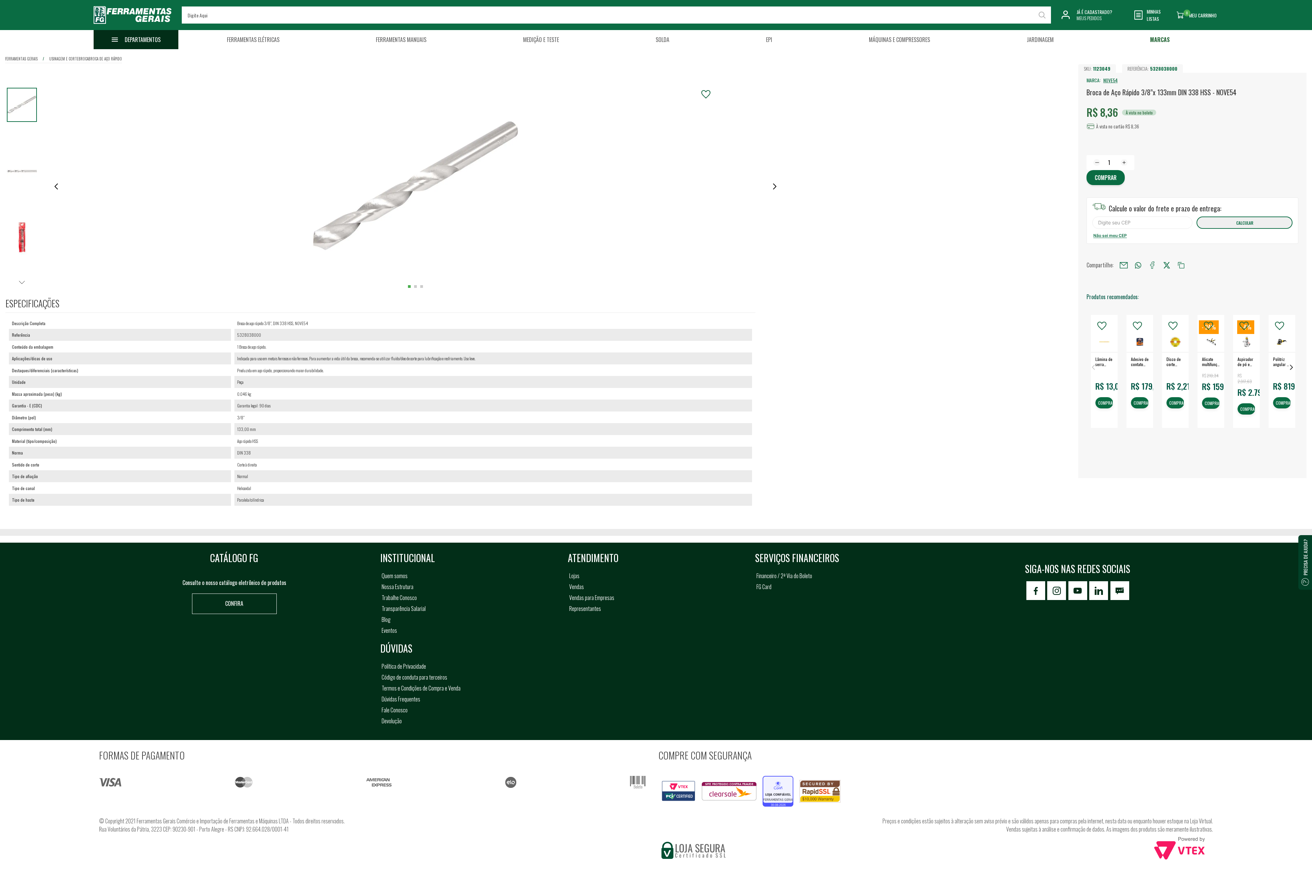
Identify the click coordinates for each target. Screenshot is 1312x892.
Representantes (585, 608)
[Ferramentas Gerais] (133, 25)
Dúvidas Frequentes (401, 699)
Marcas (1160, 40)
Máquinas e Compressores (899, 40)
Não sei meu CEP (1110, 235)
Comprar (1106, 177)
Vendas (576, 587)
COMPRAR (1105, 403)
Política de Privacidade (404, 666)
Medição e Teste (541, 40)
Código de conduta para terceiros (414, 677)
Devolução (392, 721)
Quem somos (395, 576)
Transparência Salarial (404, 608)
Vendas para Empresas (591, 598)
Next (1291, 367)
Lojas (574, 576)
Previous (1093, 367)
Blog (386, 619)
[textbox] (616, 15)
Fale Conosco (395, 710)
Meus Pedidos (1089, 18)
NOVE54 (1110, 80)
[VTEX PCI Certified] (678, 785)
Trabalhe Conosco (399, 598)
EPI (769, 40)
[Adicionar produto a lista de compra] (705, 94)
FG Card (763, 587)
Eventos (389, 630)
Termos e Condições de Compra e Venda (421, 688)
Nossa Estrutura (397, 587)
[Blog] (1119, 590)
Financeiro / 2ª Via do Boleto (784, 576)
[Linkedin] (1098, 590)
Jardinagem (1040, 40)
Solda (662, 40)
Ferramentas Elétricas (253, 40)
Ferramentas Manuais (401, 40)
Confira (234, 603)
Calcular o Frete (1142, 223)
